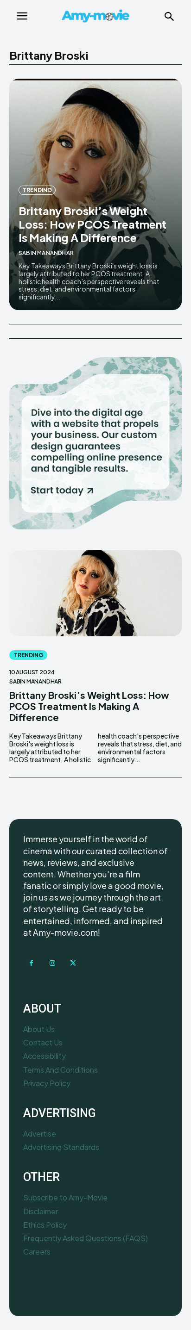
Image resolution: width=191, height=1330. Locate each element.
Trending (37, 189)
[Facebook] (31, 963)
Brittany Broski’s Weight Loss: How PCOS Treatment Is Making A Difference (92, 224)
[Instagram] (52, 963)
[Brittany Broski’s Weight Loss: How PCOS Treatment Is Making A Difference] (95, 593)
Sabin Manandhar (46, 252)
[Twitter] (73, 963)
